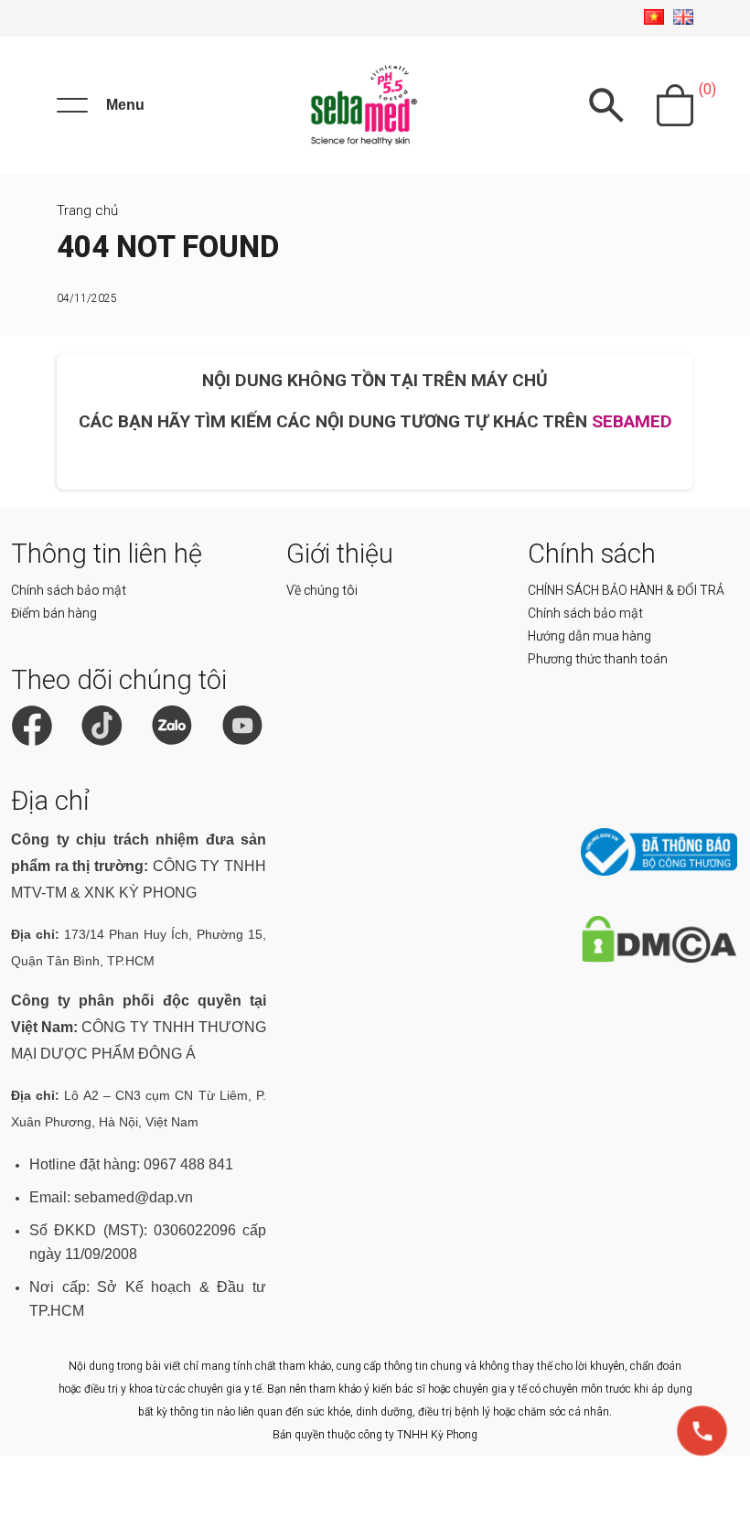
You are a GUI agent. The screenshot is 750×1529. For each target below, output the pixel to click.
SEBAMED (632, 421)
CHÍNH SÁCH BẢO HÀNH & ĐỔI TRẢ (626, 590)
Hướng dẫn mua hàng (589, 636)
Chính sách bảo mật (68, 590)
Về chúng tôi (322, 590)
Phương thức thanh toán (598, 658)
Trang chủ (87, 210)
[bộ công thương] (659, 871)
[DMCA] (659, 958)
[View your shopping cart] (675, 105)
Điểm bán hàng (54, 613)
